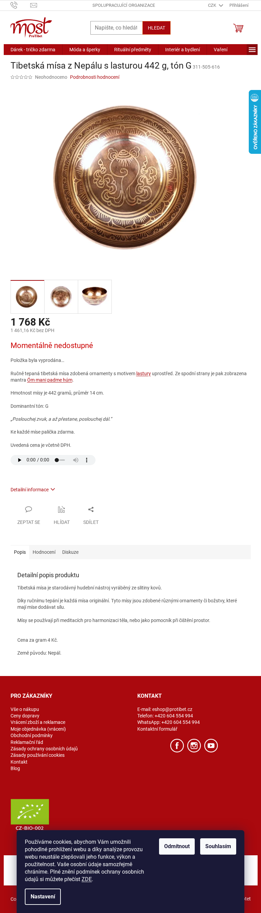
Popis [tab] (20, 552)
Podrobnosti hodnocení (94, 77)
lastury (143, 373)
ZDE (87, 879)
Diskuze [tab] (70, 552)
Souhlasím (218, 846)
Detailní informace (30, 489)
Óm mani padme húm (49, 380)
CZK (212, 5)
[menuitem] (33, 49)
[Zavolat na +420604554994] (21, 4)
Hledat (156, 28)
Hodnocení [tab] (44, 552)
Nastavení (43, 896)
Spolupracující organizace (123, 5)
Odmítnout (177, 846)
